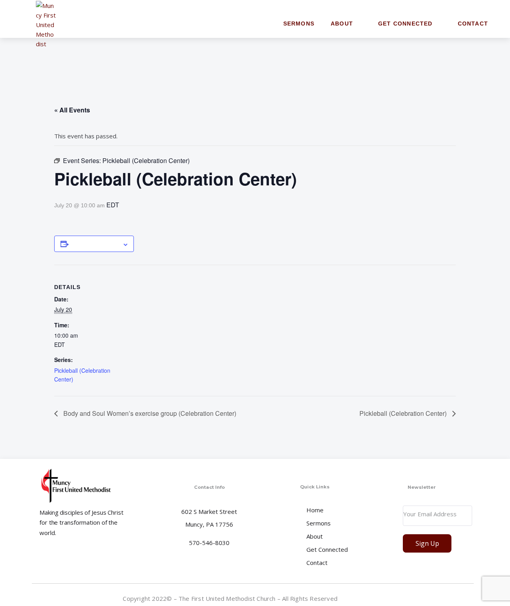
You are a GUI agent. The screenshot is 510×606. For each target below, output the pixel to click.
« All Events (72, 109)
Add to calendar (95, 244)
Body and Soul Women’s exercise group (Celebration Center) (149, 413)
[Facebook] (467, 598)
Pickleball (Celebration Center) (403, 413)
